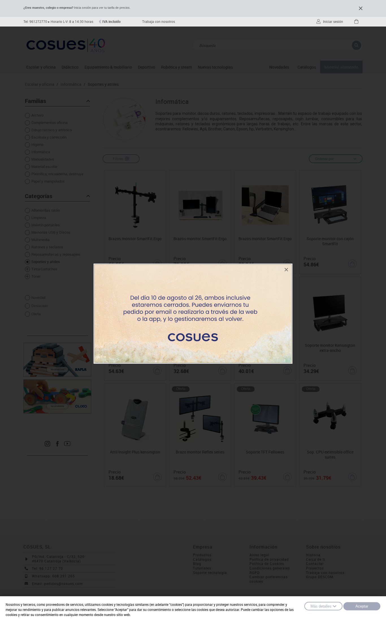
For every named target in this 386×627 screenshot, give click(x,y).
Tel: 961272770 (35, 21)
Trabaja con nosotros (158, 21)
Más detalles (321, 606)
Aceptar (361, 606)
